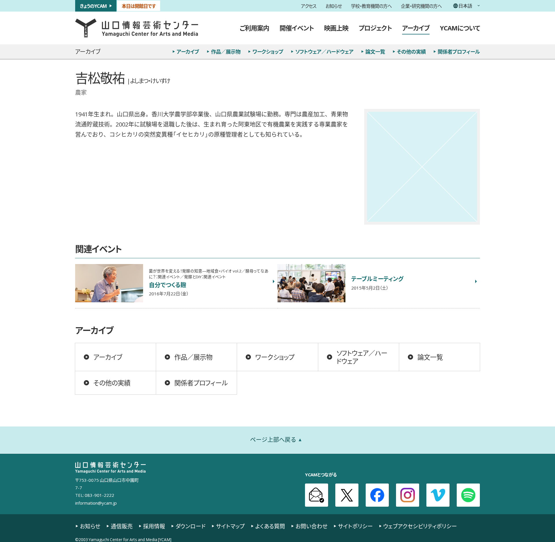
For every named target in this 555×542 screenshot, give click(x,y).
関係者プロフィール (459, 51)
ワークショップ (267, 51)
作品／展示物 (225, 51)
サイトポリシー (355, 526)
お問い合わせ (311, 526)
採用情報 (154, 526)
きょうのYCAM (93, 5)
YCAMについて (460, 27)
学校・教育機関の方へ (371, 5)
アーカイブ (416, 27)
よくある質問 (270, 526)
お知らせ (333, 5)
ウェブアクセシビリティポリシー (420, 526)
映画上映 (336, 27)
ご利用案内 (254, 27)
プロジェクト (375, 27)
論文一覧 (375, 51)
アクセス (308, 5)
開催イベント (297, 27)
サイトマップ (230, 526)
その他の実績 (411, 51)
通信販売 (122, 526)
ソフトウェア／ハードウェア (324, 51)
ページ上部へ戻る (273, 439)
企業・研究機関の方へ (421, 5)
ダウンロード (190, 526)
